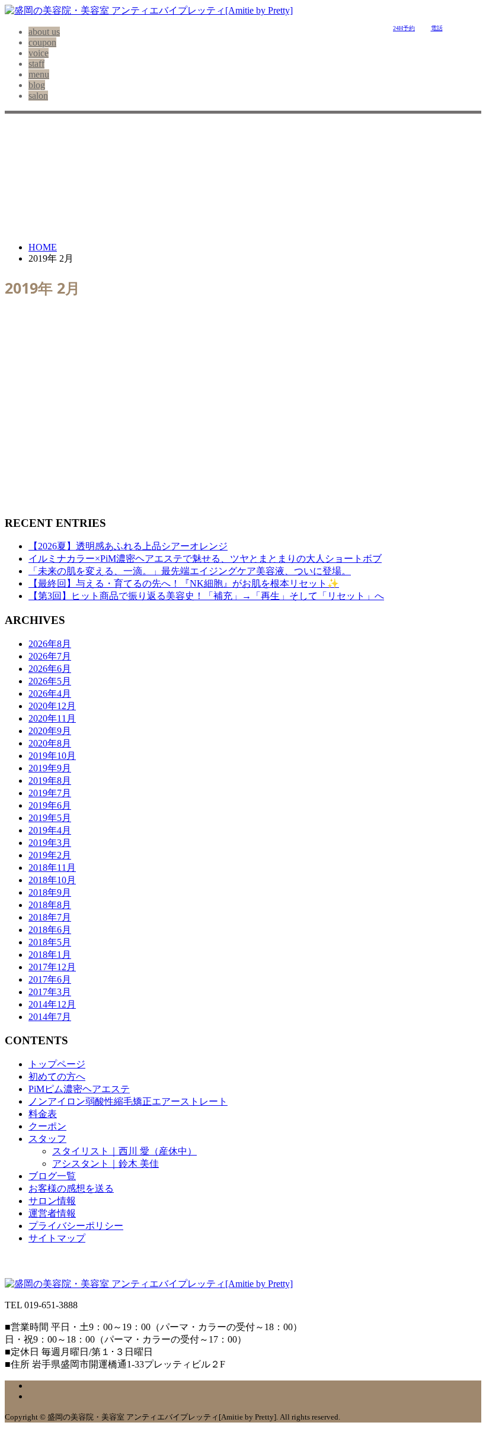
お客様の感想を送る (71, 1188)
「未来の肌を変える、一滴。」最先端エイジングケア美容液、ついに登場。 (189, 571)
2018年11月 (52, 868)
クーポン (47, 1126)
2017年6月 (49, 979)
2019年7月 (49, 793)
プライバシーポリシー (75, 1226)
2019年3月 (49, 843)
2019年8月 (49, 780)
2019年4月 (49, 830)
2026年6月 (49, 669)
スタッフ (47, 1139)
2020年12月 (52, 706)
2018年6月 (49, 930)
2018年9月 (49, 892)
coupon (42, 42)
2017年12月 (52, 967)
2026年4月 (49, 693)
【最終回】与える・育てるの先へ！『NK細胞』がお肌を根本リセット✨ (183, 583)
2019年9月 (49, 768)
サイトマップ (56, 1238)
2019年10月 (52, 756)
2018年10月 (52, 880)
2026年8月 (49, 644)
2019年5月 (49, 818)
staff (36, 64)
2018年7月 (49, 917)
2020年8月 (49, 743)
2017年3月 (49, 992)
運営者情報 (52, 1213)
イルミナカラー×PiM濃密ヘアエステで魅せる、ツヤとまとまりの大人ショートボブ (205, 559)
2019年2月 (49, 855)
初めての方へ (56, 1076)
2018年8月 (49, 905)
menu (38, 74)
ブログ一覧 (52, 1176)
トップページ (56, 1064)
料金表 (42, 1114)
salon (38, 96)
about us (44, 32)
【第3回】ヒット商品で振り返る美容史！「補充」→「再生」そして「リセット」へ (206, 596)
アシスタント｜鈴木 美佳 (105, 1164)
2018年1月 (49, 955)
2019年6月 (49, 805)
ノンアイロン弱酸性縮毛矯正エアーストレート (128, 1101)
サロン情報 (52, 1201)
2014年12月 (52, 1004)
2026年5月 (49, 681)
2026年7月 (49, 656)
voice (38, 53)
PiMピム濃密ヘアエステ (79, 1089)
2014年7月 (49, 1017)
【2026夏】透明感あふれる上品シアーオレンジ (128, 546)
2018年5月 (49, 942)
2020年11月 (52, 718)
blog (36, 85)
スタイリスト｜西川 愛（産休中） (124, 1151)
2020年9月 (49, 731)
